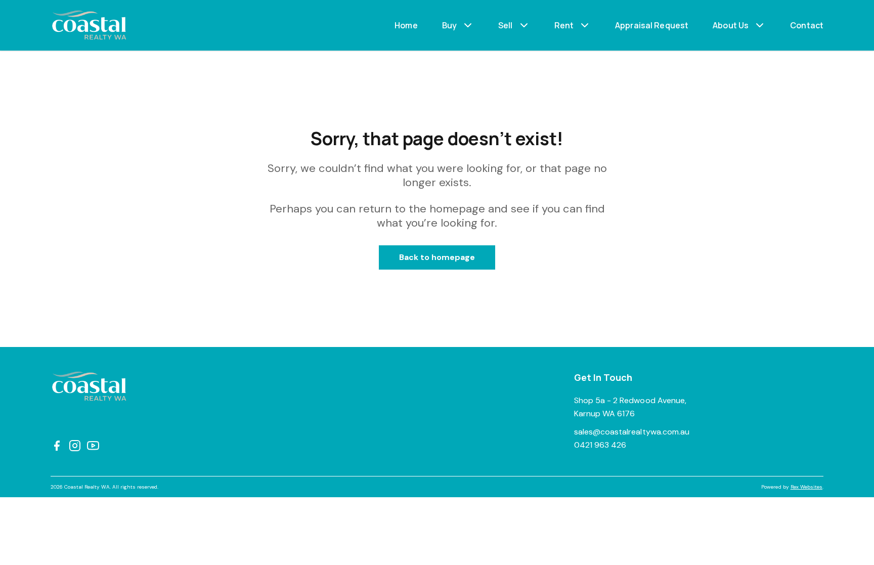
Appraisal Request (651, 25)
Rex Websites (806, 487)
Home (406, 25)
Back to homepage (437, 257)
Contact (806, 25)
